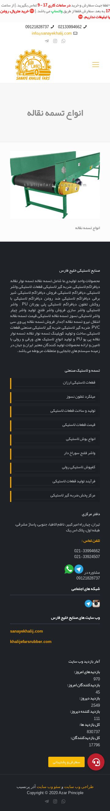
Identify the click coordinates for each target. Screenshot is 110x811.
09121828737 (37, 27)
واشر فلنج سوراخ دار (79, 453)
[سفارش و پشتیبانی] (96, 762)
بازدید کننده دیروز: (85, 711)
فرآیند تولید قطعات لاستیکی (74, 481)
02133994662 (70, 27)
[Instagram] (55, 41)
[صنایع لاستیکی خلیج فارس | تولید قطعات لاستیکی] (55, 64)
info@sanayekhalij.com (52, 33)
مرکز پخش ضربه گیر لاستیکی (72, 495)
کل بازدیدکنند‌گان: (85, 738)
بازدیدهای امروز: (87, 672)
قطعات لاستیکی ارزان (79, 383)
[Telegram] (47, 41)
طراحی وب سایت (79, 786)
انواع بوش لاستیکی (80, 439)
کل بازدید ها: (89, 725)
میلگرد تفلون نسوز (80, 397)
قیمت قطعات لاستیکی (78, 425)
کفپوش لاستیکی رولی (78, 467)
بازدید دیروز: (89, 698)
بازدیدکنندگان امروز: (83, 685)
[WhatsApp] (63, 41)
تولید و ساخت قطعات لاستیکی (72, 411)
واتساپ (57, 11)
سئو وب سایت (49, 786)
